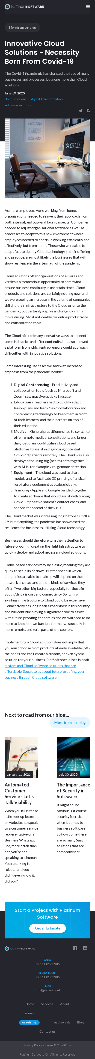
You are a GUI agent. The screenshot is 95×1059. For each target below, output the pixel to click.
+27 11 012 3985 (47, 964)
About (64, 1004)
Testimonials (61, 1022)
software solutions (18, 105)
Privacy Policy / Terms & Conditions (47, 1045)
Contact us (47, 1031)
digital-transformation (47, 99)
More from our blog (22, 27)
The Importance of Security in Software (73, 790)
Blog (80, 1022)
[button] (88, 7)
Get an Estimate (47, 928)
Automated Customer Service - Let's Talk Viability (19, 793)
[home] (23, 6)
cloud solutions (16, 99)
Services (47, 1004)
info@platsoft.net (47, 990)
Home (30, 1004)
